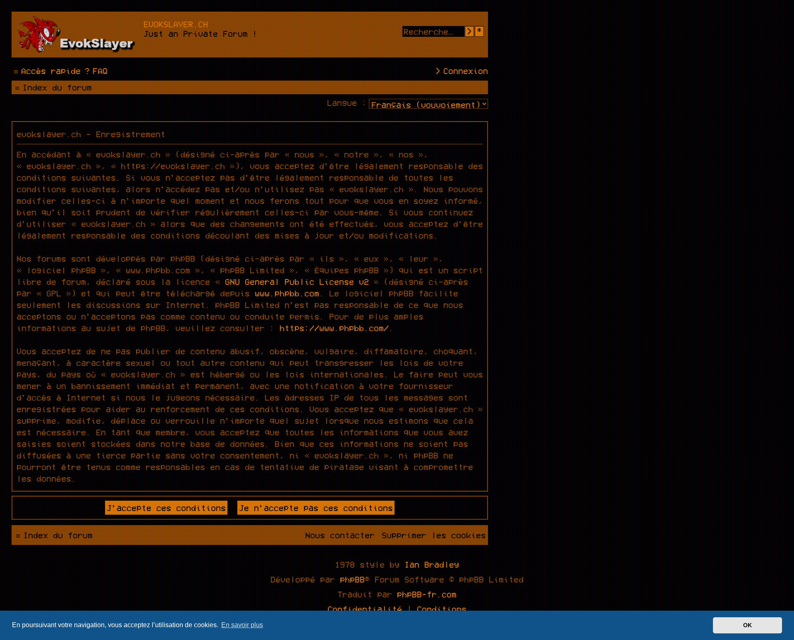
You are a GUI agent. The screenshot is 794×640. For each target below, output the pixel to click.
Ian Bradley (431, 564)
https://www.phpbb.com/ (334, 328)
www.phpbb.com (287, 293)
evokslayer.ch (175, 24)
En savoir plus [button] (242, 624)
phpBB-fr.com (427, 594)
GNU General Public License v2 (297, 281)
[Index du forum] (78, 34)
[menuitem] (95, 71)
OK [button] (747, 625)
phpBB (352, 579)
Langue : (347, 102)
